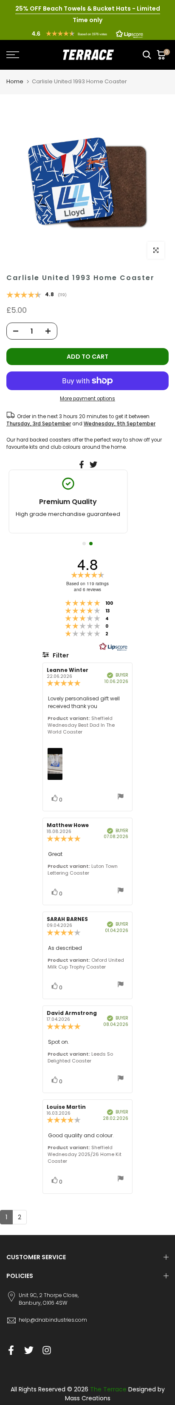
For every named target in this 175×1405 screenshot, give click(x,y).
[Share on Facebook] (81, 464)
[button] (87, 33)
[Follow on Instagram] (46, 1350)
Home (14, 81)
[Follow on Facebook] (11, 1350)
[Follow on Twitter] (29, 1350)
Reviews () (36, 295)
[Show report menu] (120, 797)
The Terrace (108, 1389)
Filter (60, 655)
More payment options (87, 398)
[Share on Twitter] (93, 464)
